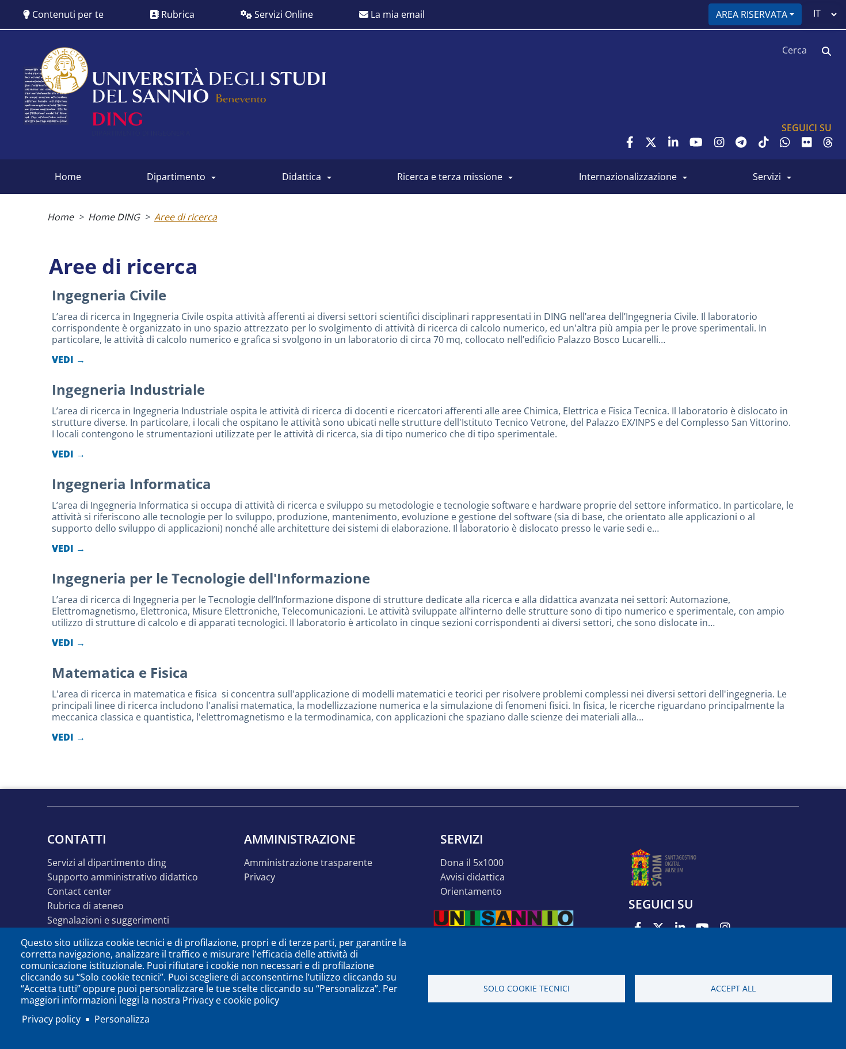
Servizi (767, 176)
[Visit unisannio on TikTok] (764, 142)
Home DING (114, 217)
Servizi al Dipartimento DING (106, 863)
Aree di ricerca (185, 217)
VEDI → (68, 359)
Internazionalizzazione (628, 176)
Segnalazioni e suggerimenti (108, 920)
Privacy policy (51, 1019)
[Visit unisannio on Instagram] (719, 142)
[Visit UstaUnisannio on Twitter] (651, 142)
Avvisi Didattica (472, 877)
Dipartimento (176, 176)
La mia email (396, 14)
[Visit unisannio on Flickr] (807, 142)
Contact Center (79, 892)
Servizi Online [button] (282, 14)
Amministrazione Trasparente (308, 863)
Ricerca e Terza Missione (449, 176)
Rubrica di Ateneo (85, 906)
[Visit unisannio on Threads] (828, 142)
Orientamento (471, 892)
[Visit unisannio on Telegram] (741, 142)
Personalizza (122, 1019)
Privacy (259, 877)
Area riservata (751, 14)
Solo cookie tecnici (526, 988)
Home (68, 176)
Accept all (733, 988)
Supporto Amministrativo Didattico (122, 877)
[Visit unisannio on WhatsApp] (785, 142)
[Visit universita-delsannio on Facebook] (630, 142)
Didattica (301, 176)
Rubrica (177, 14)
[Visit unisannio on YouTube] (696, 142)
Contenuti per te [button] (67, 14)
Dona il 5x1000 (472, 863)
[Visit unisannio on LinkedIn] (673, 142)
